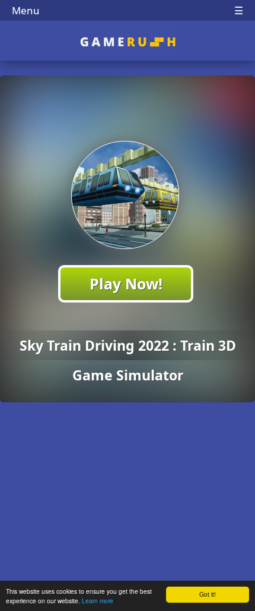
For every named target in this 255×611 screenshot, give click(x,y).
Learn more (97, 600)
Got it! (207, 594)
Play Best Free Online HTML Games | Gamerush (127, 42)
